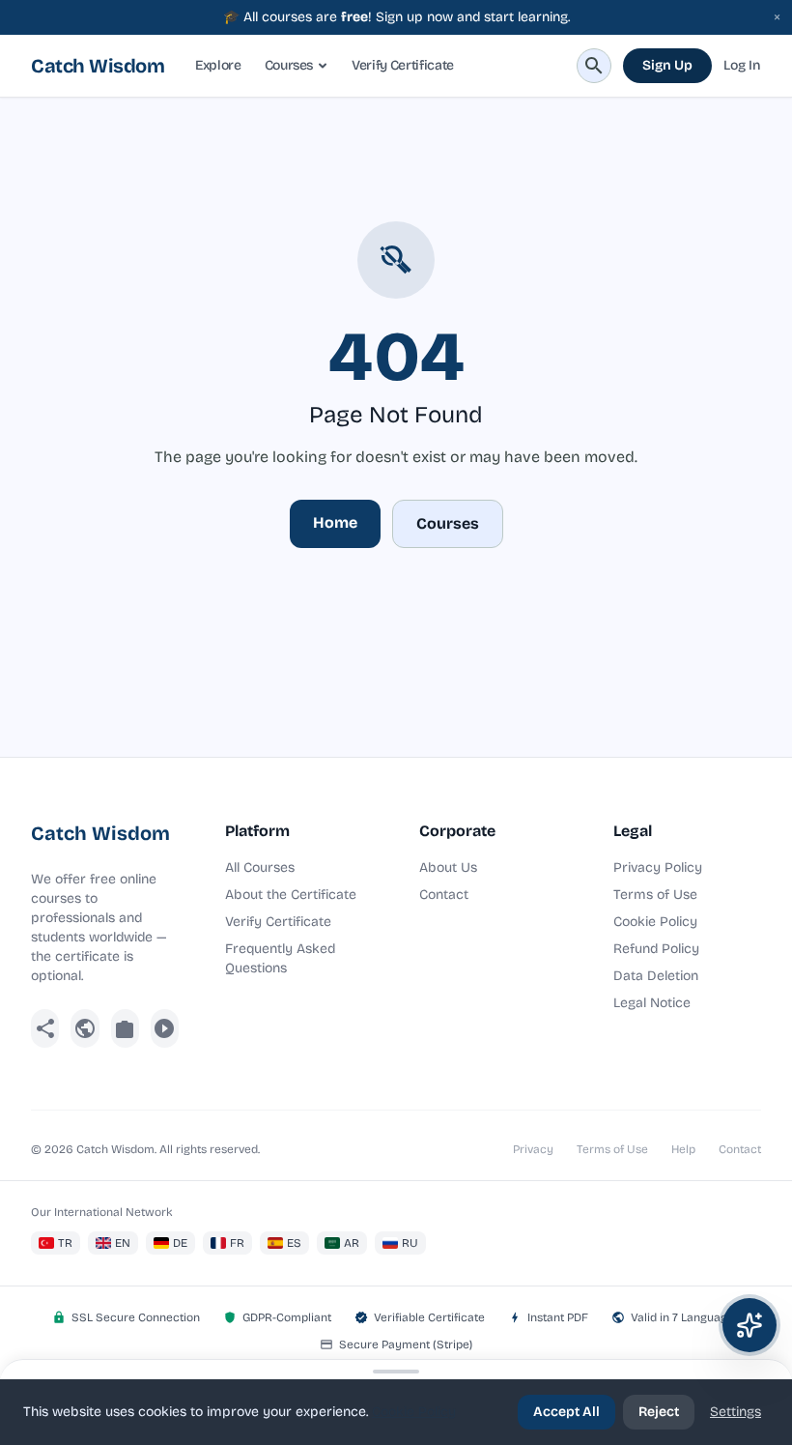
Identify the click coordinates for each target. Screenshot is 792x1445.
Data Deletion (655, 976)
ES (294, 1243)
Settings (735, 1411)
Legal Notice (652, 1003)
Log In (742, 65)
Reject (658, 1411)
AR (351, 1243)
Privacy (533, 1149)
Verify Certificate (403, 65)
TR (65, 1243)
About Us (448, 867)
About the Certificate (290, 894)
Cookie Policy (655, 921)
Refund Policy (656, 948)
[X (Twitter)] (85, 1028)
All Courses (260, 867)
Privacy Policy (657, 867)
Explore (218, 65)
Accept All (566, 1411)
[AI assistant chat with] (749, 1325)
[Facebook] (45, 1028)
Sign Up (667, 65)
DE (180, 1243)
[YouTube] (165, 1028)
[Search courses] (594, 65)
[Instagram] (125, 1028)
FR (237, 1243)
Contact (443, 894)
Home (335, 522)
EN (122, 1243)
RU (410, 1243)
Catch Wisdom (97, 65)
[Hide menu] (396, 1371)
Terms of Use (655, 894)
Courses (289, 65)
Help (683, 1149)
